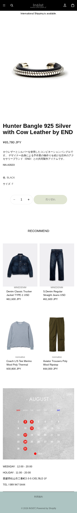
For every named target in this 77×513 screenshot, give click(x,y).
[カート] (73, 5)
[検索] (12, 5)
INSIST (32, 508)
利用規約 (38, 496)
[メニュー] (4, 5)
